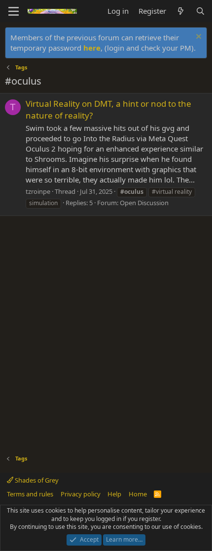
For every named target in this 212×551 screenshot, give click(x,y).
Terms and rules (30, 494)
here (92, 48)
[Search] (200, 11)
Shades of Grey (36, 480)
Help (114, 494)
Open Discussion (144, 202)
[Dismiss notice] (197, 37)
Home (138, 494)
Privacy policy (81, 494)
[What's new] (180, 11)
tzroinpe (38, 191)
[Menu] (13, 11)
